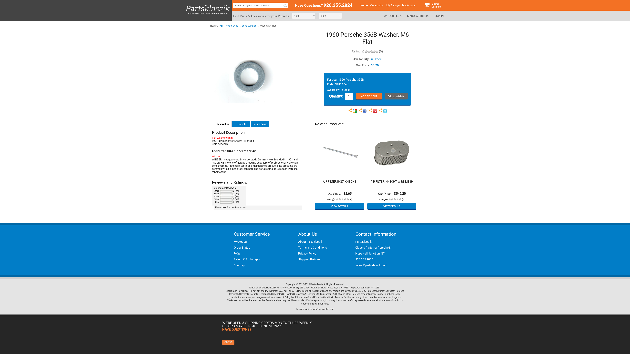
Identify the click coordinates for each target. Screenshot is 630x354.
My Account (409, 5)
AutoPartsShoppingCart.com (320, 309)
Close (228, 342)
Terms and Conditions (312, 247)
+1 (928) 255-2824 (299, 287)
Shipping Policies (309, 259)
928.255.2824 (338, 5)
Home (364, 5)
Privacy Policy (307, 253)
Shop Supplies (249, 26)
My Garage (392, 5)
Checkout (436, 5)
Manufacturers (418, 16)
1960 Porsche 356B (228, 26)
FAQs (237, 253)
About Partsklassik (310, 241)
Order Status (242, 247)
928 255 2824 (364, 259)
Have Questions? (309, 5)
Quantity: (336, 96)
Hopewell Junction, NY (370, 253)
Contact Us (377, 5)
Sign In (439, 16)
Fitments (241, 124)
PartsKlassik (363, 241)
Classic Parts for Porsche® (373, 247)
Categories (391, 16)
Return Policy (260, 124)
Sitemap (239, 265)
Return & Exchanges (247, 259)
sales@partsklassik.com (371, 265)
